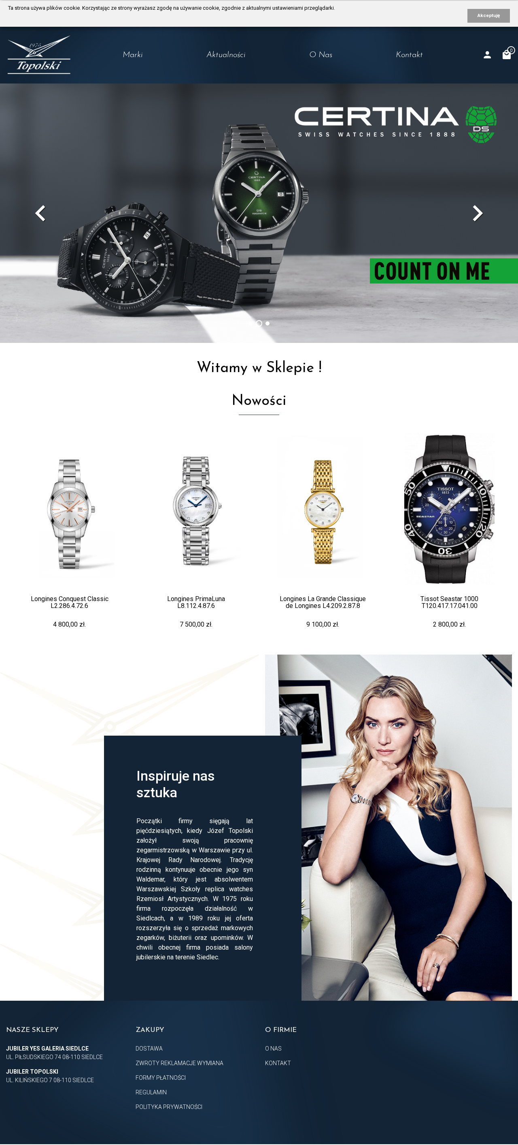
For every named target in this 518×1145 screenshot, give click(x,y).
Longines (119, 73)
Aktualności (226, 55)
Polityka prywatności (169, 1107)
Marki (133, 55)
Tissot (114, 89)
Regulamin (151, 1092)
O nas (320, 55)
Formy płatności (161, 1077)
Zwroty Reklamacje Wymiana (179, 1063)
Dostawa (149, 1048)
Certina (117, 105)
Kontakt (409, 55)
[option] (259, 213)
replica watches (229, 889)
